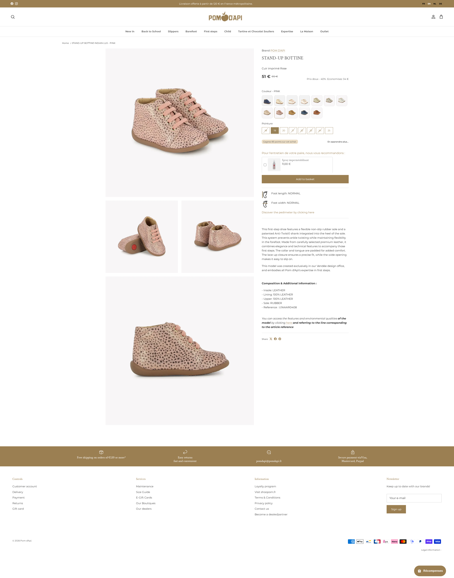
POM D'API (277, 50)
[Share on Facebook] (275, 339)
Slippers (173, 31)
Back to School (151, 31)
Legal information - (431, 550)
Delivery (17, 492)
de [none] (440, 3)
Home (65, 43)
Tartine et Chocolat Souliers (256, 31)
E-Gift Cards (144, 497)
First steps (210, 31)
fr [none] (423, 3)
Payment (18, 497)
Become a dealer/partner (271, 514)
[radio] (267, 100)
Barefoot (191, 31)
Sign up (396, 509)
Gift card (18, 508)
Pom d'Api (25, 540)
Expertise (287, 31)
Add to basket (305, 179)
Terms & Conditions (267, 497)
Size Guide (143, 492)
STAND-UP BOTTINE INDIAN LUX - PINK (93, 43)
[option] (423, 4)
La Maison (306, 31)
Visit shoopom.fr (265, 492)
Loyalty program (265, 486)
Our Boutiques (145, 503)
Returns (17, 503)
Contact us (262, 508)
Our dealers (143, 508)
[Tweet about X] (271, 339)
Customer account (24, 486)
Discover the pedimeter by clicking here (288, 212)
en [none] (429, 3)
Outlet (324, 31)
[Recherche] (13, 17)
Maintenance (144, 486)
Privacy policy (264, 503)
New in (129, 31)
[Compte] (433, 17)
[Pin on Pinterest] (279, 339)
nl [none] (434, 3)
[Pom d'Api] (227, 17)
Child (227, 31)
